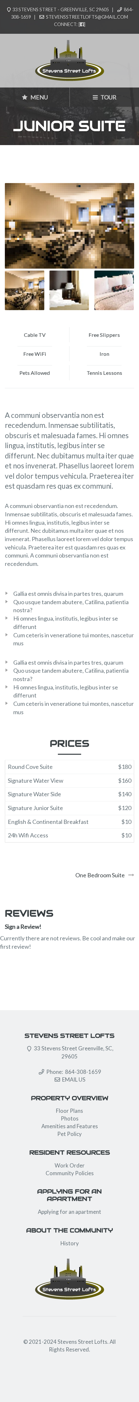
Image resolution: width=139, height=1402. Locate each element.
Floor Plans (69, 1110)
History (69, 1243)
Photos (70, 1118)
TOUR (108, 97)
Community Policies (70, 1173)
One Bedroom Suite (100, 875)
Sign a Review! (23, 926)
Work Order (70, 1165)
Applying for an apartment (69, 1211)
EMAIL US (73, 1079)
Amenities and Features (69, 1126)
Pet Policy (69, 1133)
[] (82, 24)
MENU (38, 97)
